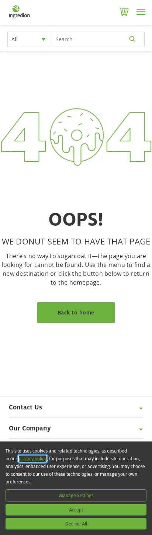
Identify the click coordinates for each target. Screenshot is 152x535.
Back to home (76, 312)
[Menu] (141, 12)
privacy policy (32, 458)
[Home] (19, 18)
